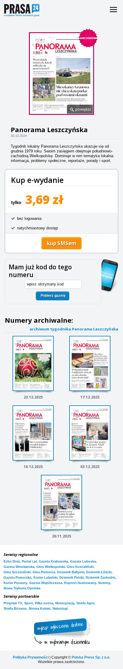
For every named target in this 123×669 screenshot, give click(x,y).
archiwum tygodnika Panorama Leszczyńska (74, 328)
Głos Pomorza (44, 572)
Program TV (13, 603)
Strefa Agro (85, 603)
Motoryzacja (64, 603)
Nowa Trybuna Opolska (22, 588)
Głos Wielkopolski (50, 566)
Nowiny (104, 583)
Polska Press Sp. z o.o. (91, 657)
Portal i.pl (29, 561)
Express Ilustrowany (80, 583)
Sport (28, 603)
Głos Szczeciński (17, 572)
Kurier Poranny (15, 583)
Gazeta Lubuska (83, 561)
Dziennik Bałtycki (70, 572)
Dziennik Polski (71, 577)
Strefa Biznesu (15, 608)
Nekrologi (60, 608)
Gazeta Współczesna (45, 583)
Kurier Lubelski (45, 577)
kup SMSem (61, 243)
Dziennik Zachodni (100, 577)
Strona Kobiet (39, 608)
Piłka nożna (44, 603)
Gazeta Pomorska (17, 577)
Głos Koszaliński (80, 566)
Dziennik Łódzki (99, 572)
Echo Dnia (12, 561)
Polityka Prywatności (31, 657)
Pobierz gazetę (53, 295)
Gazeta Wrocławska (19, 566)
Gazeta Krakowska (53, 561)
